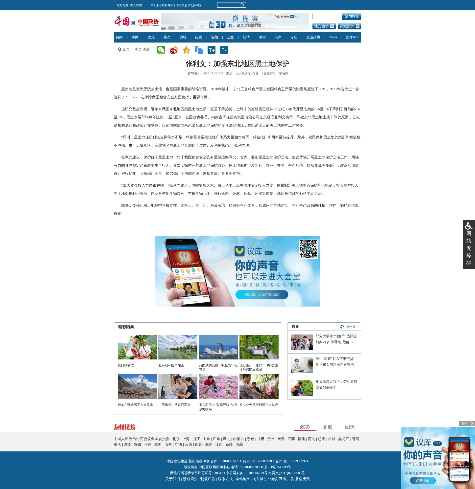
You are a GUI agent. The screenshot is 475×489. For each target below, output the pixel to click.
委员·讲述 (142, 49)
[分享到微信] (162, 50)
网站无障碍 (468, 248)
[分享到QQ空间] (187, 50)
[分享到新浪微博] (175, 50)
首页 (126, 49)
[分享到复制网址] (200, 50)
